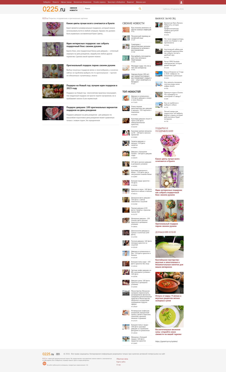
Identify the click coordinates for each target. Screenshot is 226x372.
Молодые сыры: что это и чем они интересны (141, 67)
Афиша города (66, 2)
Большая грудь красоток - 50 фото (140, 182)
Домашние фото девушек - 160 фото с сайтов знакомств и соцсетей (141, 200)
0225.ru (44, 359)
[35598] (169, 146)
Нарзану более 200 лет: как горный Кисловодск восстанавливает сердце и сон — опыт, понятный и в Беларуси (141, 78)
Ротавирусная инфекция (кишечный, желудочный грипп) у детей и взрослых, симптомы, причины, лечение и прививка (141, 314)
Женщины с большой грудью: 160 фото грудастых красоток (139, 339)
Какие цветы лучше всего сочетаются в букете (91, 23)
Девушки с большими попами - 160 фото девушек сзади (141, 154)
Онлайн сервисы (99, 2)
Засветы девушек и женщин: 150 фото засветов (138, 143)
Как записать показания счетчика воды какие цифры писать (173, 84)
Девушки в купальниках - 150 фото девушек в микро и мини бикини (141, 98)
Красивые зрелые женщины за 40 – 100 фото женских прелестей (141, 133)
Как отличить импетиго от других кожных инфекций (141, 29)
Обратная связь (122, 359)
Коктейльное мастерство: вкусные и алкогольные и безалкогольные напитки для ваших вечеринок (169, 263)
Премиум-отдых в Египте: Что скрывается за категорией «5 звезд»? (173, 95)
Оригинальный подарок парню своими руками (91, 65)
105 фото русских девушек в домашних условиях (141, 163)
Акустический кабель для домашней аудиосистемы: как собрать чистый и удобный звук (173, 52)
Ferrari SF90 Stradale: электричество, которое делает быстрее (173, 63)
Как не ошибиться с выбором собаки (171, 104)
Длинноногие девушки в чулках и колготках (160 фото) (140, 233)
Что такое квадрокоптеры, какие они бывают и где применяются (174, 41)
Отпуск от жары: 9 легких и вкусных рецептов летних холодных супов (168, 298)
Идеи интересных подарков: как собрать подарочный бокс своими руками (88, 45)
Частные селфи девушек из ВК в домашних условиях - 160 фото (141, 272)
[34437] (169, 211)
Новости (56, 2)
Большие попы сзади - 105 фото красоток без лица (141, 263)
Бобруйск (46, 2)
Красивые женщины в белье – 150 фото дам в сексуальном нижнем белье (141, 172)
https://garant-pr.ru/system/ (166, 341)
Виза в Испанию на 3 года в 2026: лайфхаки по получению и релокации (173, 74)
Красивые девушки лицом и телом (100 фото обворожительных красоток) (141, 122)
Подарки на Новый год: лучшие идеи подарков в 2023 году (92, 87)
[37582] (169, 283)
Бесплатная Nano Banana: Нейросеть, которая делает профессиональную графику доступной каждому (173, 28)
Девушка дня (141, 2)
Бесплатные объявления (82, 2)
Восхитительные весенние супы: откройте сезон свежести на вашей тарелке (168, 332)
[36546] (169, 316)
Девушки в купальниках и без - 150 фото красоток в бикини (141, 253)
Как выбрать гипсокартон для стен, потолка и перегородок (141, 58)
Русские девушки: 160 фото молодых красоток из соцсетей (141, 243)
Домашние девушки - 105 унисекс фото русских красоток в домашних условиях (140, 221)
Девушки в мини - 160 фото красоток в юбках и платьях (141, 190)
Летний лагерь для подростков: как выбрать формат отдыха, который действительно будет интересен (173, 115)
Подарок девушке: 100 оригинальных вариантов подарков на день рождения (92, 109)
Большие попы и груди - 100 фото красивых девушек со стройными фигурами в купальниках (140, 328)
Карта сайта (121, 362)
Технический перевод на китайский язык (140, 37)
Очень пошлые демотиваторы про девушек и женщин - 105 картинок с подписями (141, 109)
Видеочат (130, 2)
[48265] (169, 177)
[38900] (169, 247)
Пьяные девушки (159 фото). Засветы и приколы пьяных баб (140, 210)
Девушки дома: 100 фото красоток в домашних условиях (140, 283)
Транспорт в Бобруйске (116, 2)
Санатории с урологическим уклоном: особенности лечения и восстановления (140, 47)
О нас (119, 365)
